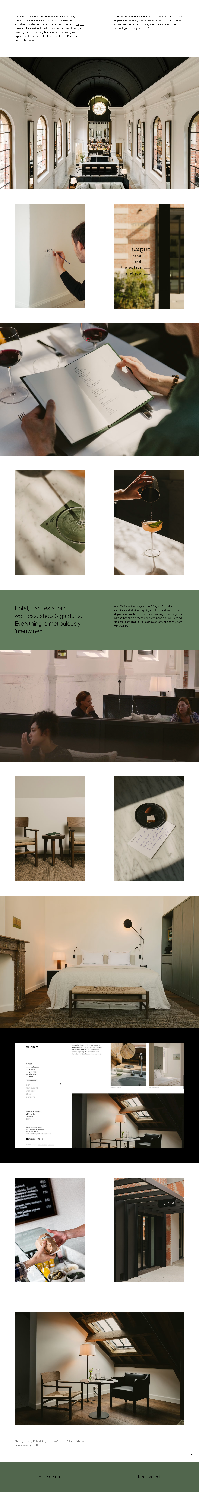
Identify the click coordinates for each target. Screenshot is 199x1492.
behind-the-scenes (25, 40)
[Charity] (191, 1454)
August (80, 24)
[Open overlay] (191, 7)
